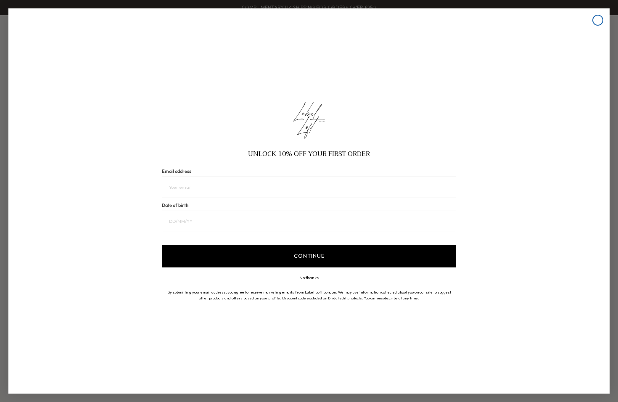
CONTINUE (309, 255)
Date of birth (175, 205)
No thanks (309, 278)
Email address (176, 171)
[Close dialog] (598, 20)
